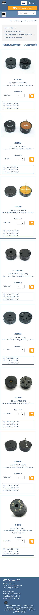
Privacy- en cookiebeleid (23, 608)
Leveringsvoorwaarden (13, 605)
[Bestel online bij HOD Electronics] (5, 2)
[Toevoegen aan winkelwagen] (31, 159)
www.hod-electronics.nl (11, 598)
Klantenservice (28, 605)
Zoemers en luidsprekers (13, 31)
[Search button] (34, 13)
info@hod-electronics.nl (11, 596)
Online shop (9, 28)
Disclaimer (9, 608)
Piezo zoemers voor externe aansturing (18, 34)
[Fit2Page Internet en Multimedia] (20, 612)
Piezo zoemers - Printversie (14, 38)
